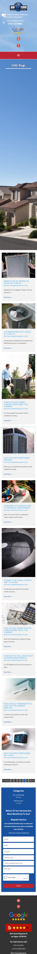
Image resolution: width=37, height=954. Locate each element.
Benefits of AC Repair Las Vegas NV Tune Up (16, 282)
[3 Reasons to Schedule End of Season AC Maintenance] (18, 491)
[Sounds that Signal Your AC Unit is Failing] (18, 552)
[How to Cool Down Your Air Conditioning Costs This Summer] (18, 614)
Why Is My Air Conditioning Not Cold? (17, 754)
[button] (18, 38)
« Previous (6, 780)
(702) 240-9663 (15, 23)
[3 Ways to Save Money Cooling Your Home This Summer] (18, 376)
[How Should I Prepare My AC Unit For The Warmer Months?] (18, 689)
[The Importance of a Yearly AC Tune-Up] (18, 316)
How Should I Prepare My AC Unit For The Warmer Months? (18, 705)
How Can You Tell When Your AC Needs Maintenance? (18, 656)
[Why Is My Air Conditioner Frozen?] (18, 441)
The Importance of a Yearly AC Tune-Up (17, 332)
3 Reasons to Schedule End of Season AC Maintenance (17, 506)
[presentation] (16, 877)
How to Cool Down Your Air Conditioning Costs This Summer (17, 630)
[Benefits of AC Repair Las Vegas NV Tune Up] (18, 265)
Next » (32, 780)
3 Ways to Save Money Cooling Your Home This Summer (16, 404)
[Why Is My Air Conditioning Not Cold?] (18, 739)
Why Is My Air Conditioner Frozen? (17, 458)
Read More (8, 297)
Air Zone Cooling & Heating (13, 285)
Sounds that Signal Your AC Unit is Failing (18, 581)
